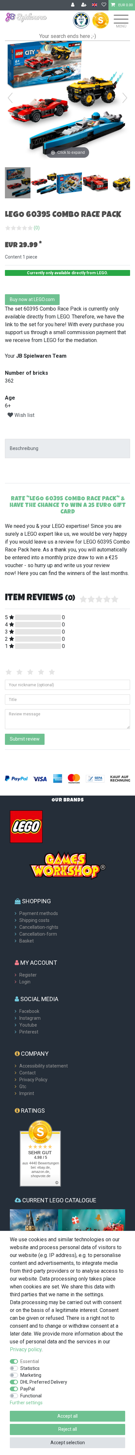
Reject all (67, 1429)
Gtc (22, 1086)
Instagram (30, 1018)
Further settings (26, 1402)
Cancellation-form (38, 934)
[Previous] (10, 98)
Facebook (29, 1011)
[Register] (84, 5)
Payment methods (38, 913)
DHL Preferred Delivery (43, 1382)
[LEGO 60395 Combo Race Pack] (21, 183)
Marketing (30, 1375)
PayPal (27, 1389)
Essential (29, 1361)
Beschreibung (24, 448)
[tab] (67, 448)
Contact (27, 1072)
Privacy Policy (33, 1079)
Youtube (28, 1025)
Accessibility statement (43, 1066)
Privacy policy (26, 1349)
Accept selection (67, 1442)
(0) (37, 227)
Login (24, 981)
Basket (26, 940)
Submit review (25, 739)
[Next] (125, 98)
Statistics (30, 1368)
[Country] (94, 5)
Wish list (23, 415)
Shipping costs (34, 920)
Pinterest (28, 1031)
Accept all (67, 1416)
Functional (31, 1395)
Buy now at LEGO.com (32, 299)
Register (28, 975)
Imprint (26, 1093)
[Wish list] (103, 5)
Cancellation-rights (38, 927)
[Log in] (73, 5)
